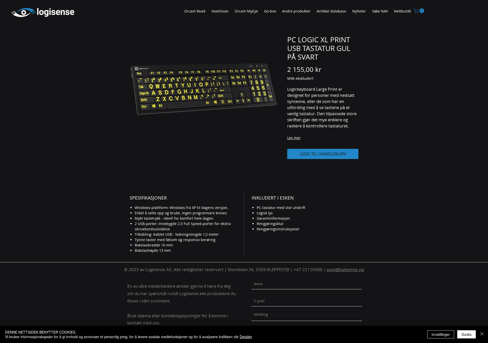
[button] (296, 11)
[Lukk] (482, 334)
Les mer (294, 137)
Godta (466, 334)
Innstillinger (441, 334)
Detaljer (246, 336)
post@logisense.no (345, 269)
